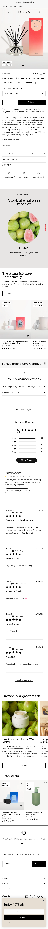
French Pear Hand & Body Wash (34, 813)
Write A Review (27, 460)
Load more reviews (24, 680)
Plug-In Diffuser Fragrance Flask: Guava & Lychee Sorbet (15, 342)
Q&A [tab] (29, 409)
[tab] (18, 275)
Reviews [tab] (20, 409)
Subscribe (38, 864)
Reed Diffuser (38, 117)
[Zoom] (42, 65)
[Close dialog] (43, 900)
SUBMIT (23, 918)
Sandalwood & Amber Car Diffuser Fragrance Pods (11, 814)
